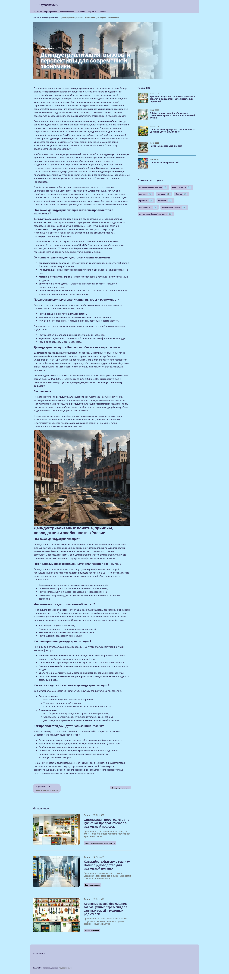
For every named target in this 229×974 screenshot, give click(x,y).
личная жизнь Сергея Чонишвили (155, 214)
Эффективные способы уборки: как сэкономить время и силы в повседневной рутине (172, 115)
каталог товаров (67, 11)
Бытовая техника (92, 885)
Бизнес (103, 11)
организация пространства (45, 11)
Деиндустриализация (50, 17)
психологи (164, 200)
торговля (92, 11)
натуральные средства (173, 207)
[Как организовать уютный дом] (143, 147)
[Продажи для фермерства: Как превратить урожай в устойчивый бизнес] (143, 131)
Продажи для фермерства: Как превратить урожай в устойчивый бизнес (172, 130)
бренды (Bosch (147, 207)
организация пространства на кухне (100, 843)
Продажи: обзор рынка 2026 (164, 162)
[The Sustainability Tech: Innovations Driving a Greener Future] (56, 829)
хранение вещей (92, 930)
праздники (145, 200)
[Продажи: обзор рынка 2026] (143, 163)
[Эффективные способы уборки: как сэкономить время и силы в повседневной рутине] (143, 114)
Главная (36, 17)
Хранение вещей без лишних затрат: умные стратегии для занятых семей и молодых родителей (172, 99)
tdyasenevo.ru (65, 968)
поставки (81, 11)
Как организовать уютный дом (166, 146)
